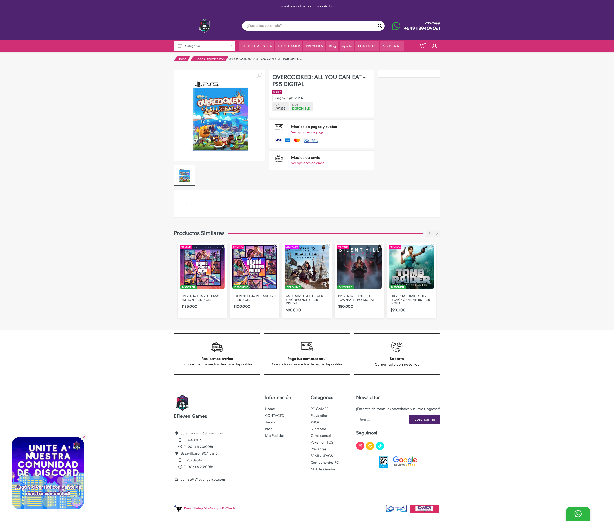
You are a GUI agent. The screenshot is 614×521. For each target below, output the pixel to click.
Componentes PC (325, 462)
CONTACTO (274, 415)
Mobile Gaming (323, 469)
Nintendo (318, 429)
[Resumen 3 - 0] (223, 246)
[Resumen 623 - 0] (432, 246)
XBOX (315, 422)
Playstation (319, 415)
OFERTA (277, 92)
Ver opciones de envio (307, 163)
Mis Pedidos (274, 436)
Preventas (318, 449)
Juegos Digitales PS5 (209, 59)
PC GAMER (320, 409)
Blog (268, 429)
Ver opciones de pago (307, 132)
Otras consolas (322, 436)
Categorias (192, 46)
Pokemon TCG (322, 442)
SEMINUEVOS (322, 456)
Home (182, 59)
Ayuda (270, 422)
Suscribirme (424, 419)
